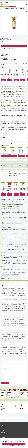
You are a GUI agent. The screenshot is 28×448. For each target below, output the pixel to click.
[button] (26, 11)
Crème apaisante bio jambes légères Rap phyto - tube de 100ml (4, 154)
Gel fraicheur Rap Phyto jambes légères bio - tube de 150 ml (22, 75)
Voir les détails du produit (8, 39)
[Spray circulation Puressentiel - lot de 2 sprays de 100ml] (21, 149)
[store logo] (9, 2)
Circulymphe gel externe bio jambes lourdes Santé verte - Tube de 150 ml (22, 189)
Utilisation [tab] (3, 137)
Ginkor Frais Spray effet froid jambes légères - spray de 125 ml (16, 75)
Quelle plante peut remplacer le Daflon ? (9, 393)
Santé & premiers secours (12, 8)
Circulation (17, 8)
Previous (26, 67)
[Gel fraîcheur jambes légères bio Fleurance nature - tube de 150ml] (13, 149)
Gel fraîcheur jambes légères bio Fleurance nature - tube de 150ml (13, 154)
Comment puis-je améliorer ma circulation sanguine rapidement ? (22, 393)
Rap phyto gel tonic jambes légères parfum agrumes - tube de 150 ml (9, 75)
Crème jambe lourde (21, 8)
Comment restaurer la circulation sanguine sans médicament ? (16, 393)
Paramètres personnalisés (14, 445)
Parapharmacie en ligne (6, 8)
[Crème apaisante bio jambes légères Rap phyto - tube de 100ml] (5, 149)
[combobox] (14, 4)
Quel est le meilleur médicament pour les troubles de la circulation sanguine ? (3, 394)
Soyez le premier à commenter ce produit (4, 38)
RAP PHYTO (3, 39)
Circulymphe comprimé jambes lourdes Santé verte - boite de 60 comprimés (9, 189)
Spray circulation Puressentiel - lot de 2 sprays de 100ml (21, 154)
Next (27, 67)
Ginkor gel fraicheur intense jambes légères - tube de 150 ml (3, 189)
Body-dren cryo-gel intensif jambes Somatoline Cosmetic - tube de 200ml (3, 75)
